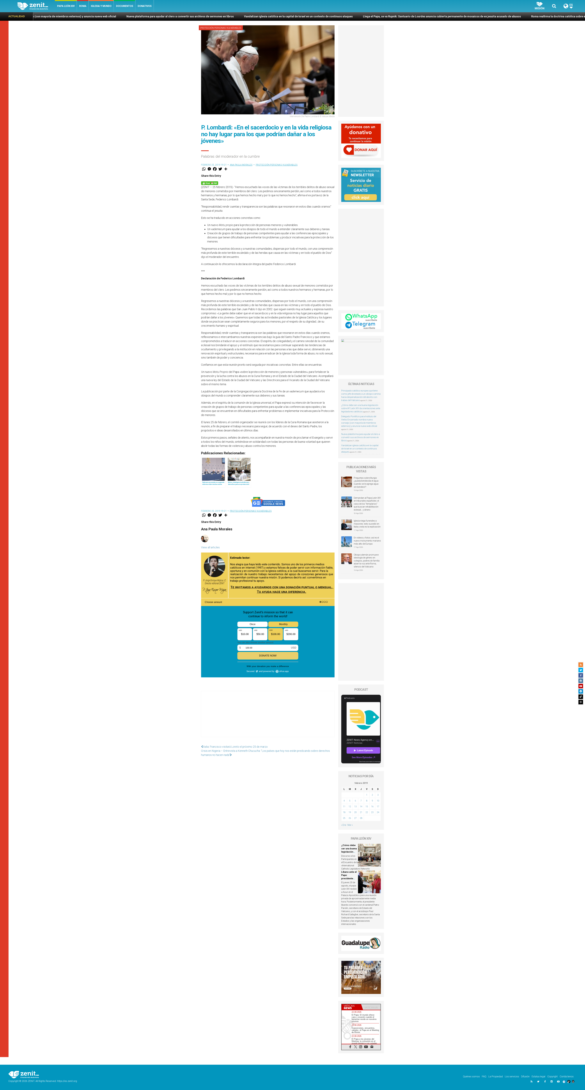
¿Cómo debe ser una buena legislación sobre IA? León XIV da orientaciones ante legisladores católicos (360, 408)
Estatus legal (538, 1076)
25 (344, 818)
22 (366, 812)
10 (378, 801)
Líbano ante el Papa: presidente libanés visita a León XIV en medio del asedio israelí (530, 16)
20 (355, 812)
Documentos (124, 6)
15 (366, 806)
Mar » (350, 825)
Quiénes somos (471, 1076)
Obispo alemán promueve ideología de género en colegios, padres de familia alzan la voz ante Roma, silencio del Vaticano (366, 561)
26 (350, 818)
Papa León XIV (66, 6)
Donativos (145, 6)
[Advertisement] (268, 717)
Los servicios (512, 1076)
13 (355, 806)
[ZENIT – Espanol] (36, 6)
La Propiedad (495, 1076)
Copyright (552, 1076)
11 (344, 806)
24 (378, 812)
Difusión (525, 1076)
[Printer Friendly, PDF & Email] (209, 182)
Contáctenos (567, 1076)
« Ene (343, 825)
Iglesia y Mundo (101, 6)
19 (350, 812)
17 (378, 806)
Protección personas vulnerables (220, 28)
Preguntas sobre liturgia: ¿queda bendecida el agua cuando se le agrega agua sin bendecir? (366, 482)
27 (355, 818)
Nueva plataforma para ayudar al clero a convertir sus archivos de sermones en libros (360, 437)
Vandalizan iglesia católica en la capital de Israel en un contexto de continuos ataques (66, 16)
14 (361, 806)
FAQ (484, 1076)
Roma (82, 6)
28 (361, 818)
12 (350, 806)
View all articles (210, 547)
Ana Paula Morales (241, 165)
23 (372, 812)
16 (372, 806)
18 (344, 812)
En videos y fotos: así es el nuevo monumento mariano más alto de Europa (367, 540)
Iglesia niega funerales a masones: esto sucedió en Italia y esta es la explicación (367, 524)
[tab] (351, 1007)
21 (361, 812)
